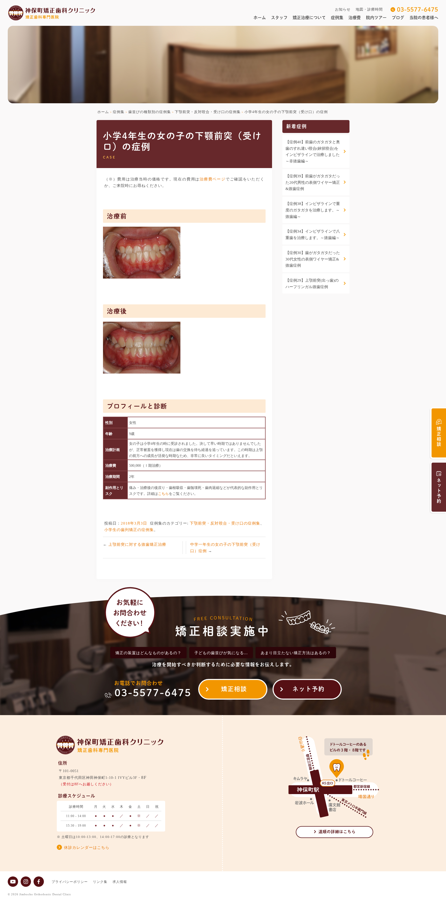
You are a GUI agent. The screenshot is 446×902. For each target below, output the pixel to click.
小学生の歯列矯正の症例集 (129, 529)
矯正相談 (234, 689)
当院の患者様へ (423, 17)
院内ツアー (376, 17)
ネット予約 (308, 689)
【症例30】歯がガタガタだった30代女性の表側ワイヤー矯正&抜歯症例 (312, 259)
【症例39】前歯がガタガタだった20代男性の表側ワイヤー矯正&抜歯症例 (312, 182)
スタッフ (279, 17)
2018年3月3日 (134, 523)
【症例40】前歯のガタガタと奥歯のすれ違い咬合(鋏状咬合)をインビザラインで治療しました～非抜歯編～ (312, 151)
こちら (163, 494)
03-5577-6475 (417, 9)
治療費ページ (213, 179)
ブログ (398, 17)
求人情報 (120, 882)
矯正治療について (309, 17)
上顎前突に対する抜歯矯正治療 (137, 544)
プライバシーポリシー (70, 882)
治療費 (354, 17)
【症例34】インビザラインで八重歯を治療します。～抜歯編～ (312, 234)
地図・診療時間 (369, 9)
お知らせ (343, 9)
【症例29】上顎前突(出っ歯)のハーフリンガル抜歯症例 (312, 283)
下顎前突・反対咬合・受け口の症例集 (225, 523)
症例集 (337, 17)
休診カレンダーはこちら (86, 847)
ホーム (259, 17)
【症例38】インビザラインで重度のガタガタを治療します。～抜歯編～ (312, 210)
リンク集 (100, 882)
